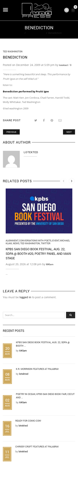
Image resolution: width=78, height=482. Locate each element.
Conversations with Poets (35, 240)
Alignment (12, 240)
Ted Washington (36, 33)
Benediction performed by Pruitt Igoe (26, 91)
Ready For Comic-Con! (28, 420)
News (16, 243)
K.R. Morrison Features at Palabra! (37, 368)
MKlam (49, 264)
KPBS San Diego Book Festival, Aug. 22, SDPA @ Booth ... (43, 344)
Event (55, 240)
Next (69, 132)
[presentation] (63, 181)
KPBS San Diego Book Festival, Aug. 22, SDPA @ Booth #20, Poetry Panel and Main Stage (38, 253)
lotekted (63, 65)
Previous (11, 132)
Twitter (45, 243)
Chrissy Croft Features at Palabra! (37, 446)
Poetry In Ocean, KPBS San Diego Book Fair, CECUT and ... (45, 395)
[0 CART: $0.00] (74, 11)
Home (19, 33)
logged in (25, 297)
